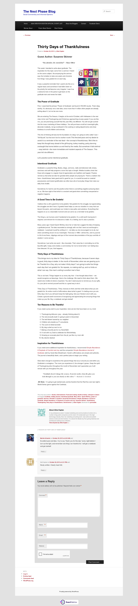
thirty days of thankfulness (54, 402)
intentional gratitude (67, 397)
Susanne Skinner (81, 400)
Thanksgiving (42, 402)
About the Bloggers (72, 23)
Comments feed (28, 578)
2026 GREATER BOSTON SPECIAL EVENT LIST (46, 23)
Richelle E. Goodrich (55, 398)
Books (54, 395)
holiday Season (55, 397)
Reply (43, 451)
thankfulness (91, 400)
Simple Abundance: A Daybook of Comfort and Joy (59, 400)
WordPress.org (28, 581)
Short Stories (58, 28)
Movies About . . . (29, 28)
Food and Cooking (71, 395)
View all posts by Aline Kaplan (59, 423)
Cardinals (47, 397)
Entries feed (27, 576)
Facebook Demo (94, 23)
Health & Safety (82, 395)
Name (42, 524)
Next (112, 35)
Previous (26, 35)
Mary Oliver (77, 397)
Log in (25, 574)
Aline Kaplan (60, 51)
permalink (93, 402)
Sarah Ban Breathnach (70, 398)
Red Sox (46, 398)
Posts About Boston (44, 28)
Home (25, 23)
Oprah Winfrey (86, 397)
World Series (67, 402)
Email (42, 535)
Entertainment (61, 395)
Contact (83, 23)
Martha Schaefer (45, 438)
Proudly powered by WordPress (69, 591)
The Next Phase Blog (39, 11)
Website (41, 546)
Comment (42, 495)
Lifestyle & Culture (93, 395)
